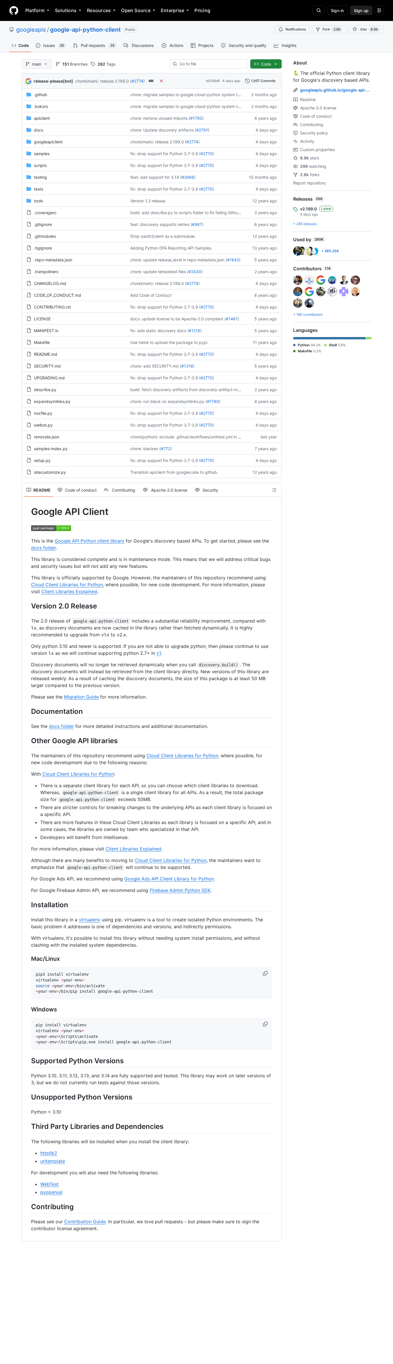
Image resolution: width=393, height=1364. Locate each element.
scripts (40, 165)
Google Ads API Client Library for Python (169, 879)
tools (38, 200)
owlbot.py (43, 425)
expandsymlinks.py (52, 401)
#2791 (202, 130)
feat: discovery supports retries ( (161, 224)
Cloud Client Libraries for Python (67, 584)
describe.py (45, 389)
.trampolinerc (46, 271)
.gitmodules (45, 236)
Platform (35, 10)
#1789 (213, 401)
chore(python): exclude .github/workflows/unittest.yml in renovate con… (198, 436)
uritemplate (52, 1161)
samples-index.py (51, 448)
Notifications (295, 29)
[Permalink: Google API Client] (27, 512)
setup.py (42, 460)
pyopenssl (51, 1192)
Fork (332, 29)
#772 (165, 448)
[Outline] (274, 489)
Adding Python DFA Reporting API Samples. (171, 248)
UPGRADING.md (49, 377)
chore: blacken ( (145, 448)
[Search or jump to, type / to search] (319, 10)
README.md (45, 354)
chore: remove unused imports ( (160, 118)
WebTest (49, 1184)
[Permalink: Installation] (27, 905)
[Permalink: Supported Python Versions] (27, 1061)
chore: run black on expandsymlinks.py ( (168, 401)
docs (38, 130)
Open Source (135, 10)
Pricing (202, 10)
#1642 (233, 259)
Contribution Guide (85, 1221)
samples (41, 153)
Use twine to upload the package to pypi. (169, 342)
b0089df (213, 81)
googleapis (31, 29)
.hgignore (43, 248)
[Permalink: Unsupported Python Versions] (27, 1097)
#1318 (187, 366)
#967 (197, 224)
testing (40, 177)
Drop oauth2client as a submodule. (163, 236)
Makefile (42, 342)
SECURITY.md (47, 366)
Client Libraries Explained (69, 591)
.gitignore (43, 224)
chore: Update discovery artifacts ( (163, 130)
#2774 (137, 81)
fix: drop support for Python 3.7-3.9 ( (165, 153)
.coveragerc (45, 212)
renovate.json (46, 436)
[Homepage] (13, 10)
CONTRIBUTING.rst (52, 307)
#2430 (194, 271)
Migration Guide (81, 697)
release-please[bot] (53, 81)
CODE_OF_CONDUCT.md (57, 295)
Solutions (66, 10)
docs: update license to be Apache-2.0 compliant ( (178, 318)
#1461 (232, 318)
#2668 (188, 177)
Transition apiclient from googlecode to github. (174, 472)
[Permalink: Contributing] (27, 1207)
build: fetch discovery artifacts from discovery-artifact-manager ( (191, 389)
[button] (266, 973)
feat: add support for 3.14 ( (156, 177)
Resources (99, 10)
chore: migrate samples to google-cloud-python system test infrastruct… (198, 94)
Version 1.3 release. (148, 200)
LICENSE (42, 318)
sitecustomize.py (50, 472)
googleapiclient (48, 141)
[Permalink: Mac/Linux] (27, 959)
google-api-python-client (85, 29)
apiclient (42, 118)
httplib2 (48, 1153)
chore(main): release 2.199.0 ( (103, 81)
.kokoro (41, 106)
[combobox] (211, 64)
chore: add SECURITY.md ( (155, 366)
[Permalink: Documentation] (27, 711)
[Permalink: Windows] (27, 1010)
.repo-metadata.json (53, 259)
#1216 (194, 330)
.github (40, 94)
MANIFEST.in (46, 330)
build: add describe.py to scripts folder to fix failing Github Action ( (193, 212)
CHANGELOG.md (50, 283)
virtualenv (89, 919)
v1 (159, 653)
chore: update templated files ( (159, 271)
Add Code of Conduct (150, 295)
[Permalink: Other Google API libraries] (27, 741)
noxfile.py (43, 413)
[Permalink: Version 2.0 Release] (27, 606)
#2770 (207, 153)
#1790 (196, 118)
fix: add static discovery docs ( (159, 330)
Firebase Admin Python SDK (180, 890)
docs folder (43, 548)
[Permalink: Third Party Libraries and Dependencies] (27, 1127)
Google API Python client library (89, 541)
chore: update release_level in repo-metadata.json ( (178, 259)
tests (38, 189)
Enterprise (172, 10)
